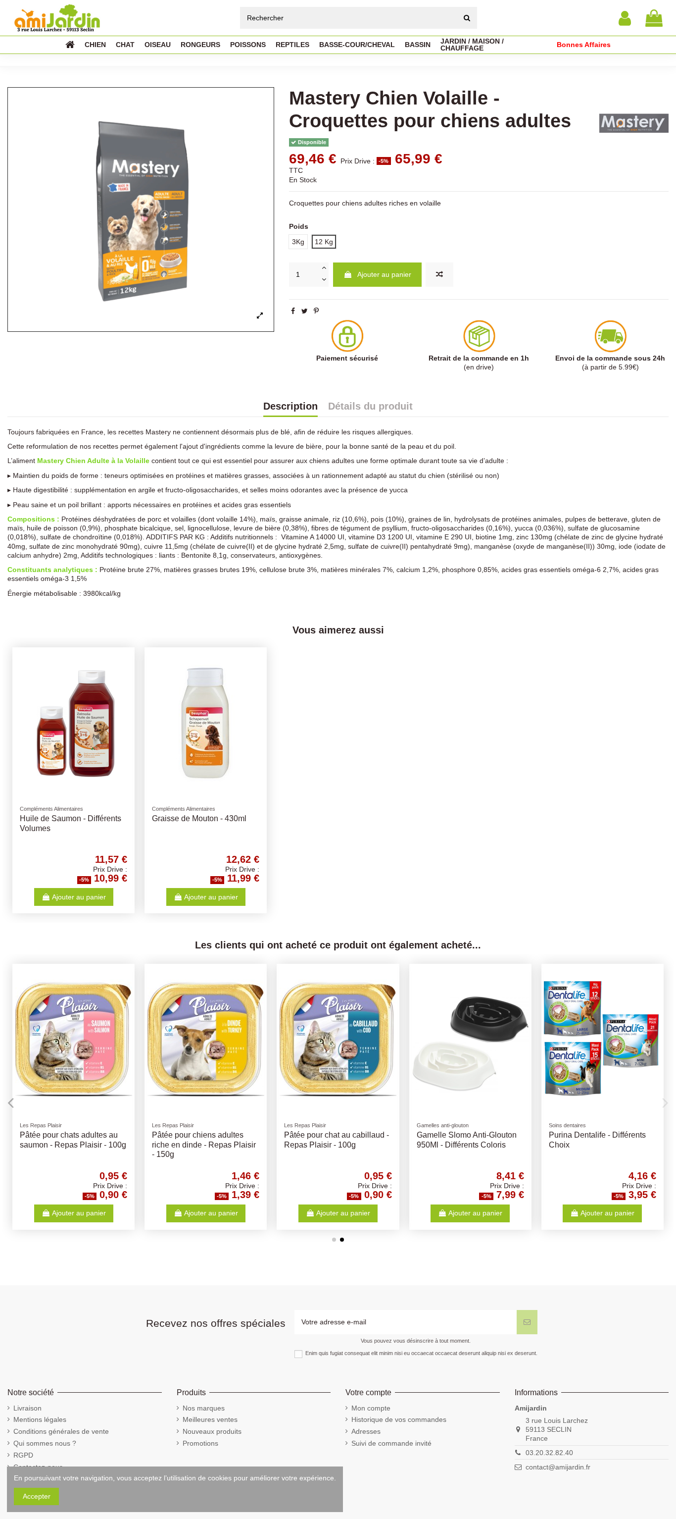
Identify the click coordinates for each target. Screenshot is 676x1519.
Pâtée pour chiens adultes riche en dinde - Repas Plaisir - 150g (204, 1144)
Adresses (366, 1431)
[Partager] (293, 311)
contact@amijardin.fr (558, 1467)
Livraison (27, 1408)
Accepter (36, 1496)
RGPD (23, 1455)
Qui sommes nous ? (44, 1443)
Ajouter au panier (384, 274)
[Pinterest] (316, 311)
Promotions (200, 1443)
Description (290, 407)
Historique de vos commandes (398, 1419)
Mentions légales (39, 1419)
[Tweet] (304, 311)
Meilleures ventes (210, 1419)
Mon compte (370, 1408)
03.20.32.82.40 (549, 1453)
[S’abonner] (527, 1322)
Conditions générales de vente (61, 1431)
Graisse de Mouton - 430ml (199, 818)
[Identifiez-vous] (625, 18)
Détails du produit (370, 407)
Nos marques (204, 1408)
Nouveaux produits (212, 1431)
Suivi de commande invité (391, 1443)
